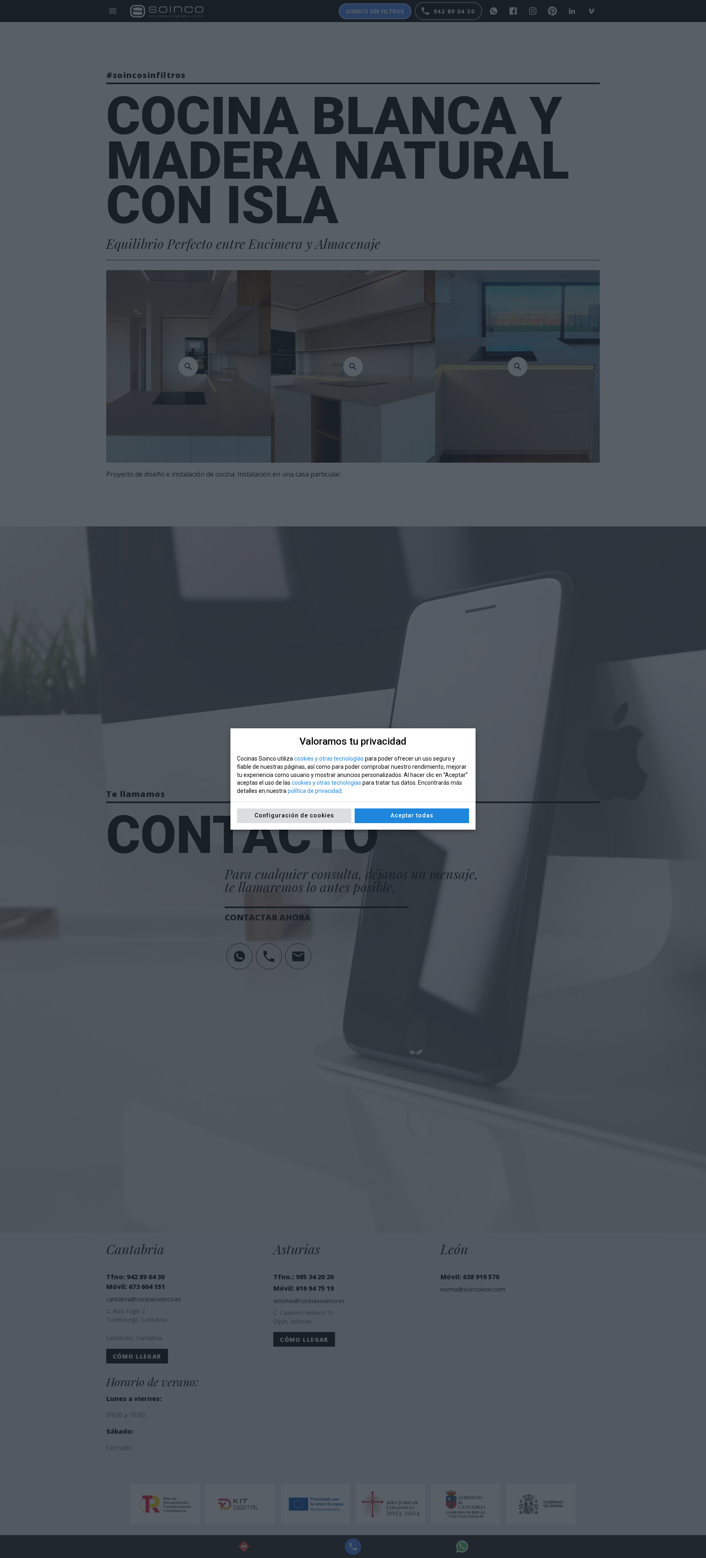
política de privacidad (315, 791)
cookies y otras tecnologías (329, 758)
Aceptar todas (412, 815)
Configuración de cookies (294, 815)
